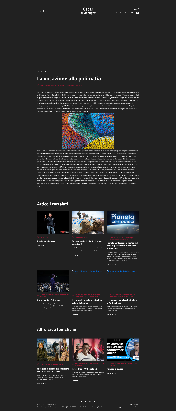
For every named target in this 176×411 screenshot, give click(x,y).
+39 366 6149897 (112, 407)
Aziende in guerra (115, 368)
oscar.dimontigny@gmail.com (96, 407)
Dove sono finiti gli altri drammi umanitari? (87, 242)
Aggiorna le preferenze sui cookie (128, 407)
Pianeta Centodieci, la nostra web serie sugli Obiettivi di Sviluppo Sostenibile (123, 245)
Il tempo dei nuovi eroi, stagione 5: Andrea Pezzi (122, 301)
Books (121, 13)
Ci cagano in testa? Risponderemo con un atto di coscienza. (53, 370)
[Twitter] (41, 11)
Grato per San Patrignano (49, 300)
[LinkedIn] (46, 11)
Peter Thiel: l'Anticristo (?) (84, 368)
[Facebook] (38, 11)
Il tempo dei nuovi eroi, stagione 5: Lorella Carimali (87, 301)
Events (127, 13)
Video (132, 13)
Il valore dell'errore (46, 241)
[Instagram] (43, 11)
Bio (117, 13)
